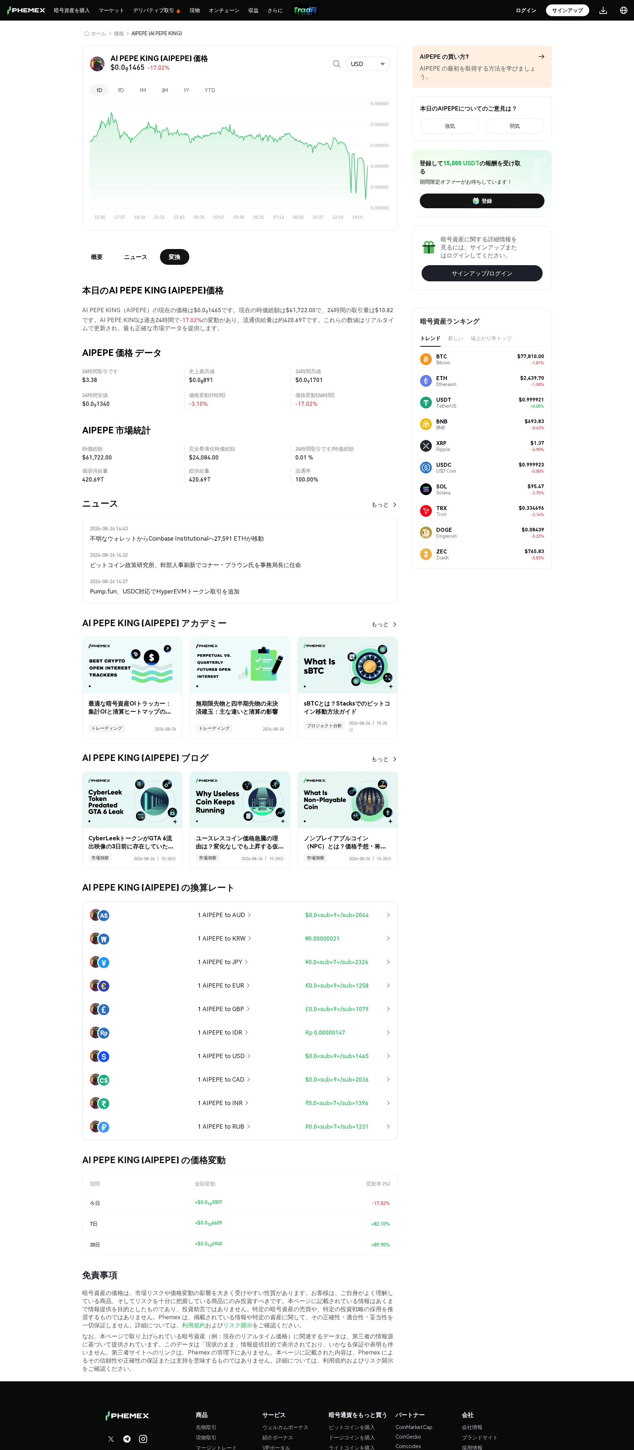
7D (121, 90)
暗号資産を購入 (72, 10)
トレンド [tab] (430, 338)
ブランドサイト (480, 1437)
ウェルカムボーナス (285, 1427)
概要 (97, 256)
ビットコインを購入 (352, 1427)
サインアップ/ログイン (482, 273)
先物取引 (206, 1427)
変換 (175, 256)
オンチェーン (224, 10)
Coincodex (408, 1446)
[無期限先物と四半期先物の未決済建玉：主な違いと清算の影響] (239, 665)
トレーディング (106, 728)
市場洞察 (100, 858)
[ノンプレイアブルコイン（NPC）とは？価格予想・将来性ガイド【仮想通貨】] (347, 800)
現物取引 (206, 1437)
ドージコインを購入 (352, 1437)
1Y (186, 90)
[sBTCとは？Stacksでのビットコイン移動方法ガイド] (347, 665)
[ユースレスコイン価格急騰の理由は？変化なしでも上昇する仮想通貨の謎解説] (239, 800)
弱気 (515, 125)
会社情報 (472, 1427)
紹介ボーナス (277, 1437)
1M (142, 90)
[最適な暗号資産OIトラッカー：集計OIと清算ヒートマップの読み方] (132, 665)
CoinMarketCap (414, 1427)
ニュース (135, 256)
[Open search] (336, 64)
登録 (487, 200)
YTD (210, 90)
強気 (450, 125)
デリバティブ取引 (153, 10)
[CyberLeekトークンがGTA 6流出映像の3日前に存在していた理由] (132, 800)
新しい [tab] (455, 338)
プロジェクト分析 (324, 725)
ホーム (98, 33)
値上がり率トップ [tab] (491, 338)
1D (99, 90)
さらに (275, 10)
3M (164, 90)
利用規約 (193, 1325)
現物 (195, 10)
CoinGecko (408, 1436)
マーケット (111, 10)
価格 (119, 33)
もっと (380, 504)
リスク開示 (237, 1325)
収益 (253, 10)
